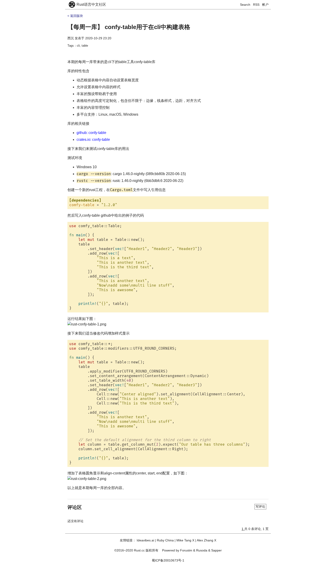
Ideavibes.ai (145, 540)
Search (245, 4)
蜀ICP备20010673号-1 (168, 560)
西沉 (70, 38)
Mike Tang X (185, 540)
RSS (256, 4)
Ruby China (165, 540)
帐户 (265, 4)
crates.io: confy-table (93, 139)
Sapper (216, 550)
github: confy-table (91, 133)
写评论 (260, 506)
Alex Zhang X (206, 540)
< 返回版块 (75, 16)
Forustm (186, 550)
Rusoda (201, 550)
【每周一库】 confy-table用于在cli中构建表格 (128, 27)
